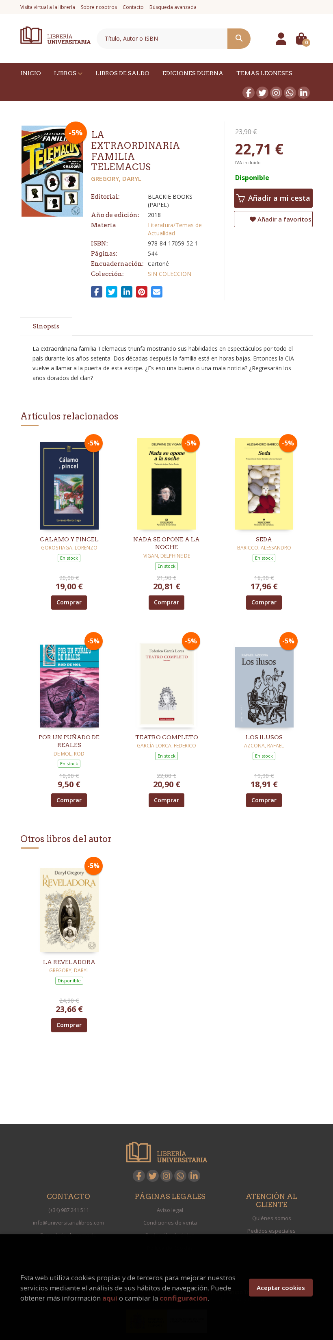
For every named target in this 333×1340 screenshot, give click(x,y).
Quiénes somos (271, 1218)
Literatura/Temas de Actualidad (175, 229)
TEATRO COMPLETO (166, 737)
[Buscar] (239, 38)
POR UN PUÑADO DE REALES (69, 741)
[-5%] (69, 483)
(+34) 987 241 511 (68, 1210)
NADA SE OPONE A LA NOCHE (166, 543)
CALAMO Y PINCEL (69, 539)
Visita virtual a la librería (47, 7)
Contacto (133, 7)
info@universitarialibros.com (68, 1222)
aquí (109, 1298)
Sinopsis (46, 326)
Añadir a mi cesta (278, 198)
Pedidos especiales (271, 1230)
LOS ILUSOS (264, 737)
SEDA (264, 539)
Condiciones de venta (170, 1222)
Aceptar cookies (281, 1288)
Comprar (69, 602)
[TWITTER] (262, 93)
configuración (184, 1298)
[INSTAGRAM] (276, 93)
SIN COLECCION (169, 274)
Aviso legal (170, 1210)
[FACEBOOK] (248, 93)
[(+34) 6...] (290, 93)
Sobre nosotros (99, 7)
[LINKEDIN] (304, 93)
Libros (66, 73)
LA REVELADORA (69, 962)
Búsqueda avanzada (173, 7)
